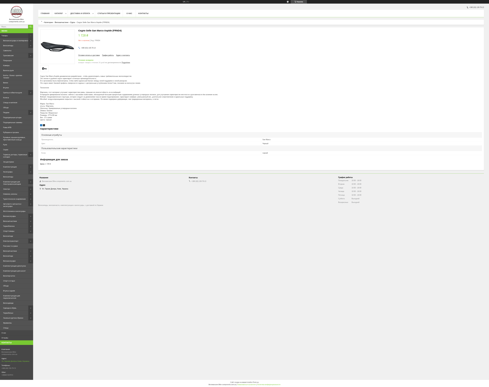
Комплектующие (10, 167)
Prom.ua (256, 382)
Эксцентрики (8, 162)
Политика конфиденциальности (268, 384)
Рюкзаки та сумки (10, 246)
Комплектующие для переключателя (11, 297)
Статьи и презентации (109, 13)
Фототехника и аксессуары (14, 211)
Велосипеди (8, 236)
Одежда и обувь (9, 308)
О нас (4, 333)
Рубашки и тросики (11, 132)
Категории (48, 22)
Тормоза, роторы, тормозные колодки (15, 155)
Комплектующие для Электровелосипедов (12, 183)
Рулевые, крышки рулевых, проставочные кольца (14, 138)
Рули (5, 144)
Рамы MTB (7, 127)
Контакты (143, 13)
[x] (44, 126)
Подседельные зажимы (12, 122)
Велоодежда (8, 303)
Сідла (72, 22)
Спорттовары (8, 231)
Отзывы (5, 338)
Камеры (6, 65)
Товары (5, 35)
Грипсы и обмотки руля (12, 92)
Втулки (6, 87)
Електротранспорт (10, 241)
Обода (6, 107)
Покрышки (7, 60)
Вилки (5, 82)
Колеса (6, 97)
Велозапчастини (10, 221)
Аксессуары (8, 172)
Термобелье (8, 313)
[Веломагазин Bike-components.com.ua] (16, 11)
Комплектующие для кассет (14, 271)
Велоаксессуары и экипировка (15, 40)
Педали (6, 112)
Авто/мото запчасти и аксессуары (12, 205)
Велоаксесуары (9, 216)
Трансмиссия (8, 55)
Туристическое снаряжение (14, 199)
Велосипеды (8, 45)
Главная (45, 13)
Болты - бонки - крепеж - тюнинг (13, 76)
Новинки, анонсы (10, 194)
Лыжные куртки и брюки (13, 318)
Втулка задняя (9, 291)
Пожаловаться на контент (246, 384)
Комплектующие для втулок (14, 266)
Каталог (59, 13)
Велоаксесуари (9, 261)
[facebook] (41, 126)
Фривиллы (7, 323)
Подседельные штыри (12, 117)
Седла (5, 149)
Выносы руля (8, 70)
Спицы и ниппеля (10, 102)
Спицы (6, 328)
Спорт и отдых (9, 281)
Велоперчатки (9, 276)
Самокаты (7, 50)
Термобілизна (9, 226)
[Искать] (30, 27)
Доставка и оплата (80, 13)
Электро (6, 189)
